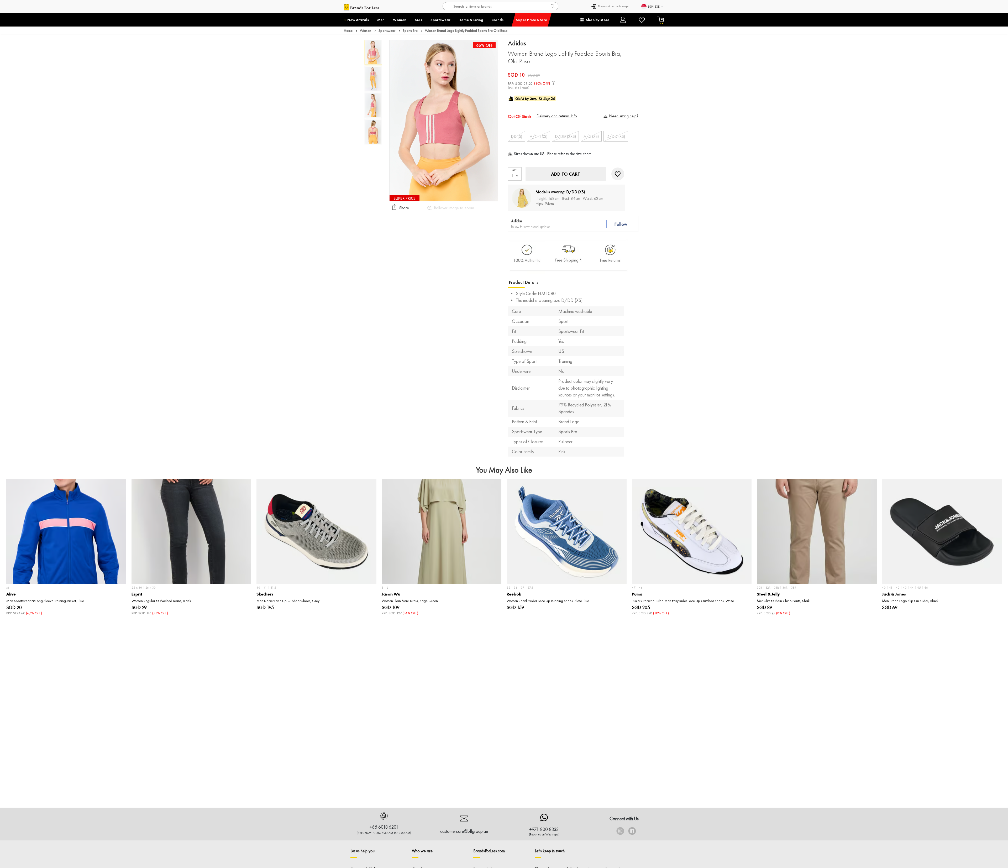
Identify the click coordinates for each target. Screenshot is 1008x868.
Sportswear (440, 19)
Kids (418, 19)
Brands (497, 19)
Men (381, 19)
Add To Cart (565, 174)
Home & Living (471, 19)
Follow (621, 224)
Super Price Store (531, 19)
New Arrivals (358, 19)
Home (348, 30)
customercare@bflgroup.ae (464, 831)
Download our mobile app (613, 6)
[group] (66, 547)
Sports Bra (410, 30)
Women (399, 19)
